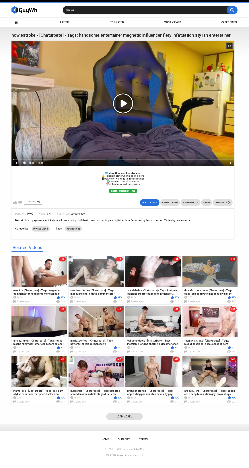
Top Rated (117, 22)
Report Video (170, 202)
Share (206, 202)
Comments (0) (223, 202)
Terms (143, 439)
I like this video (15, 202)
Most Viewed (172, 22)
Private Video (40, 229)
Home (16, 22)
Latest (65, 22)
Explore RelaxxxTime (123, 190)
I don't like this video (20, 202)
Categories (229, 22)
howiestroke (73, 229)
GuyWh (120, 455)
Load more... (124, 416)
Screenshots (190, 202)
